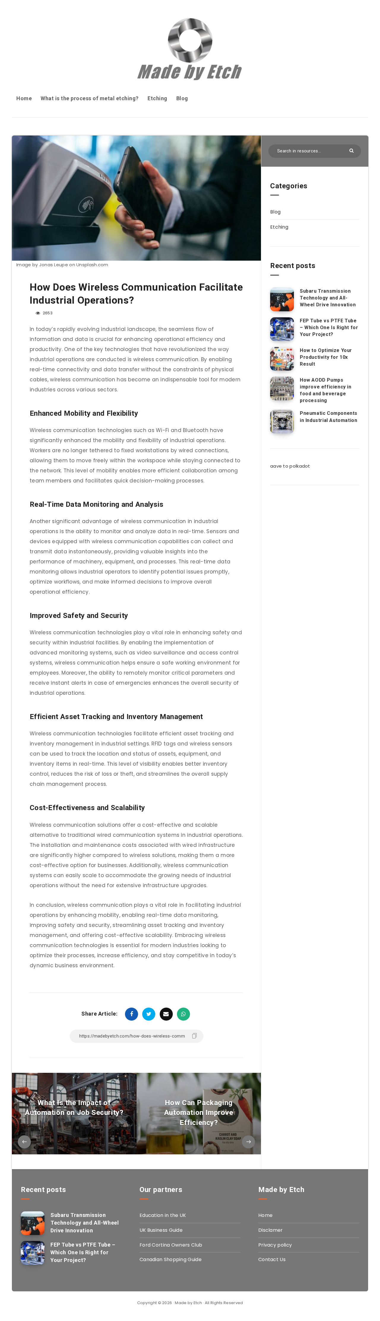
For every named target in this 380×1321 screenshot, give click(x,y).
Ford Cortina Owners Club (171, 1245)
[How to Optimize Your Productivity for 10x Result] (282, 359)
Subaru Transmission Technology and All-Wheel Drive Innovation (328, 297)
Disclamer (270, 1230)
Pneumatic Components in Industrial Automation (328, 416)
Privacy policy (275, 1245)
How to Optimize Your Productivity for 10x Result (326, 357)
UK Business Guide (161, 1230)
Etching (157, 98)
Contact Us (272, 1259)
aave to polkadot (290, 466)
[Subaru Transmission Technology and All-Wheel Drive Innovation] (282, 299)
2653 (47, 313)
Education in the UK (163, 1215)
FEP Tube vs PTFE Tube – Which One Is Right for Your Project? (329, 327)
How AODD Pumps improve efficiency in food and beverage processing (326, 390)
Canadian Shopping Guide (171, 1259)
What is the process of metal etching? (90, 98)
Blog (182, 98)
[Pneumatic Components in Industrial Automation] (282, 422)
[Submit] (352, 150)
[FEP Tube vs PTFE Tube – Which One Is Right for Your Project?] (282, 329)
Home (24, 98)
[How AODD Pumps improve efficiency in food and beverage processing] (282, 388)
